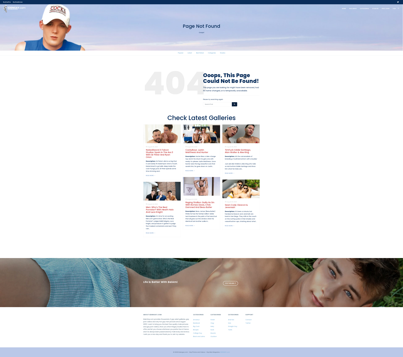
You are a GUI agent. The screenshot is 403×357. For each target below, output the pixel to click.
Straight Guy (232, 326)
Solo (229, 323)
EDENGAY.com (225, 352)
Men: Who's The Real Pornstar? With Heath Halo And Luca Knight (160, 210)
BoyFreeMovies (18, 2)
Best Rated (200, 53)
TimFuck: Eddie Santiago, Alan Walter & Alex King (238, 151)
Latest (190, 53)
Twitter (248, 323)
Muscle (213, 333)
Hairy (212, 326)
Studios (375, 8)
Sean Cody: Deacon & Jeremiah (236, 206)
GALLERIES (353, 8)
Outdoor (214, 336)
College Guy (197, 333)
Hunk (212, 330)
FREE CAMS (386, 8)
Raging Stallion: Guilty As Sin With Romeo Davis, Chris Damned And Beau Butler (199, 205)
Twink (230, 330)
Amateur (196, 320)
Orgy (212, 323)
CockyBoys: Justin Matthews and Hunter (196, 151)
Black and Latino (199, 336)
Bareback (196, 323)
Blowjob (196, 330)
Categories (364, 8)
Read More (150, 175)
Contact (248, 320)
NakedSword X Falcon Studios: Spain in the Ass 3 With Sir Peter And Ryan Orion (159, 153)
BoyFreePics (7, 2)
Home (344, 8)
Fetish (213, 320)
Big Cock (196, 326)
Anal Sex (231, 320)
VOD (394, 8)
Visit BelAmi (230, 283)
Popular (180, 53)
